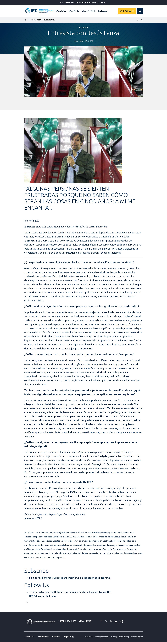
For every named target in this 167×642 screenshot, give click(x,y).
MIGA (81, 621)
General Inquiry (137, 637)
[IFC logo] (39, 10)
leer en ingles (31, 220)
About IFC (30, 636)
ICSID (88, 621)
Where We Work (88, 11)
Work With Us (125, 11)
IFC (74, 621)
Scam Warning (123, 637)
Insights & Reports (88, 3)
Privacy (113, 637)
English (67, 636)
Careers (56, 636)
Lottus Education (98, 226)
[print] (137, 20)
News (104, 3)
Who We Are (61, 11)
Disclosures (67, 3)
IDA (69, 621)
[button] (140, 11)
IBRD (62, 621)
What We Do (74, 11)
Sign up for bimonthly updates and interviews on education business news (69, 577)
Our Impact (102, 11)
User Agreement (101, 637)
